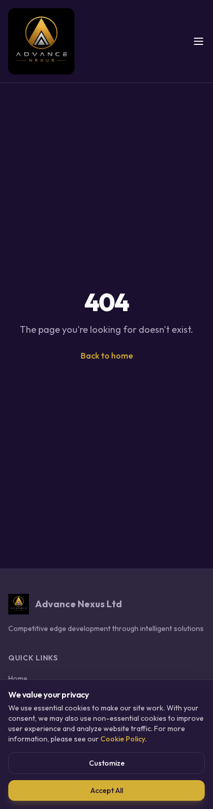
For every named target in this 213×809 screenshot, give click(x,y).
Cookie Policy (122, 738)
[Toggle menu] (198, 41)
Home (17, 678)
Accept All (106, 790)
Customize (107, 763)
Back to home (107, 355)
